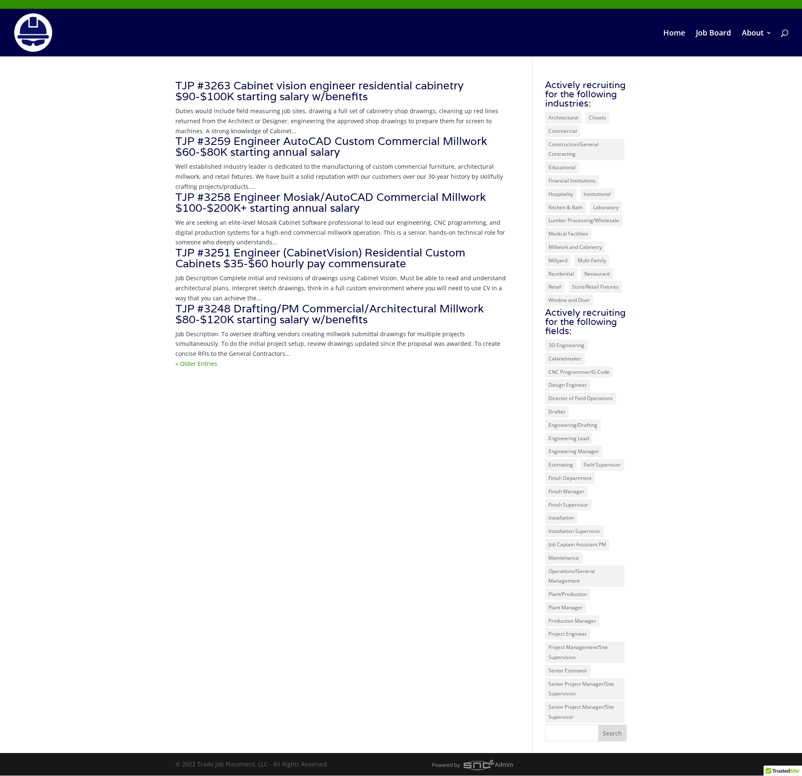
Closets (597, 117)
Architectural (563, 117)
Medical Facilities (568, 233)
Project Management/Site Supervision (578, 652)
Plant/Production (567, 594)
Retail (554, 286)
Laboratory (606, 207)
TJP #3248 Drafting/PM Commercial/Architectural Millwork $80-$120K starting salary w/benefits (329, 314)
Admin (504, 764)
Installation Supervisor (574, 531)
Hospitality (560, 194)
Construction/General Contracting (573, 149)
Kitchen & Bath (565, 207)
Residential (561, 273)
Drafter (557, 411)
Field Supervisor (602, 464)
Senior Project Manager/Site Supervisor (581, 711)
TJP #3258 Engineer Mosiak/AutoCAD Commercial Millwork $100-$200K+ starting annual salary (330, 202)
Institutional (597, 194)
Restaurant (597, 273)
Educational (562, 167)
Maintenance (563, 557)
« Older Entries (196, 364)
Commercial (562, 130)
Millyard (557, 260)
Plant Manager (565, 607)
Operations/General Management (571, 576)
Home (674, 34)
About (753, 34)
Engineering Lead (568, 438)
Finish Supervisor (568, 504)
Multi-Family (592, 260)
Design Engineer (567, 384)
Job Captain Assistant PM (577, 544)
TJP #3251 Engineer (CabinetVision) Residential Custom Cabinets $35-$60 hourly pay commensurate (320, 258)
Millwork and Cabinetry (575, 247)
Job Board (713, 34)
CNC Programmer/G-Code (578, 371)
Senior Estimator (567, 670)
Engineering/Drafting (572, 425)
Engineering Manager (573, 451)
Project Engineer (567, 633)
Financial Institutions (572, 180)
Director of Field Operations (580, 398)
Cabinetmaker (564, 358)
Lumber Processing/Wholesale (583, 220)
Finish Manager (566, 491)
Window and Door (569, 300)
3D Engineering (566, 345)
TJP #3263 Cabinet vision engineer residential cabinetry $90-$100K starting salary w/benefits (319, 91)
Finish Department (569, 478)
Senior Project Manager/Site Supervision (581, 688)
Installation (561, 517)
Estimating (560, 464)
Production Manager (572, 620)
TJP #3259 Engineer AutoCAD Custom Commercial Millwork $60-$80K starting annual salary (331, 146)
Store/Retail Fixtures (595, 286)
